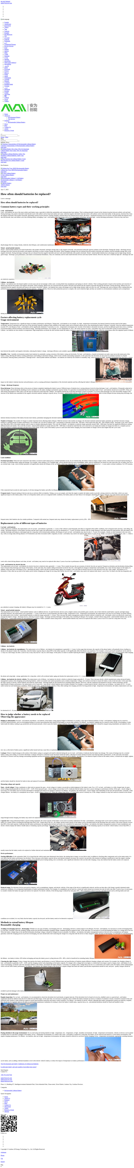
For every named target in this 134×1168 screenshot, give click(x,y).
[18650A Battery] (6, 183)
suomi (6, 76)
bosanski (6, 56)
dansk (6, 67)
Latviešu (6, 79)
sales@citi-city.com (6, 3)
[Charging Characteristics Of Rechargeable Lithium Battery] (18, 144)
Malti (5, 52)
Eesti (5, 48)
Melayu (6, 73)
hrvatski (6, 91)
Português (7, 41)
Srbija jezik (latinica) (10, 62)
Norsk (6, 99)
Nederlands (7, 78)
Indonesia (7, 89)
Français (6, 39)
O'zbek (6, 92)
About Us (7, 115)
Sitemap (6, 1111)
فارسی (6, 66)
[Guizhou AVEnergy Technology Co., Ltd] (19, 111)
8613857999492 (5, 1)
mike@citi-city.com (6, 1079)
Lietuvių (6, 31)
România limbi (8, 84)
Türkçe (6, 27)
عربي (6, 87)
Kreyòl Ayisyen (8, 46)
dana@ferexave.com (7, 1081)
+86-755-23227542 (6, 1075)
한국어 (6, 71)
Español (6, 33)
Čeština (6, 101)
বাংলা (5, 36)
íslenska (6, 59)
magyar (6, 51)
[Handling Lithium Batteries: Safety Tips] (13, 154)
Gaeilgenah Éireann (10, 44)
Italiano (6, 49)
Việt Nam (7, 94)
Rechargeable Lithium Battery (16, 122)
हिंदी (5, 96)
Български (7, 25)
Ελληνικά (7, 69)
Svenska (6, 86)
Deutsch (6, 81)
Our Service (11, 119)
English (6, 22)
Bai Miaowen (8, 34)
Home (6, 114)
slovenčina (7, 61)
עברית (6, 57)
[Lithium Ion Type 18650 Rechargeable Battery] (15, 168)
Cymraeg (7, 82)
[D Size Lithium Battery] (8, 173)
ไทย (5, 29)
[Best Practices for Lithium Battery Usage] (13, 159)
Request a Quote (9, 130)
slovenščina (7, 64)
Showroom (7, 1106)
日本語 (6, 97)
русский (6, 38)
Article (6, 129)
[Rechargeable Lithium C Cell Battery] (12, 178)
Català (6, 54)
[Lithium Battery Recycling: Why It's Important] (15, 149)
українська (7, 24)
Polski (6, 74)
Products (6, 120)
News (6, 124)
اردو (5, 43)
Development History (14, 117)
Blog (5, 125)
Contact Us (7, 127)
